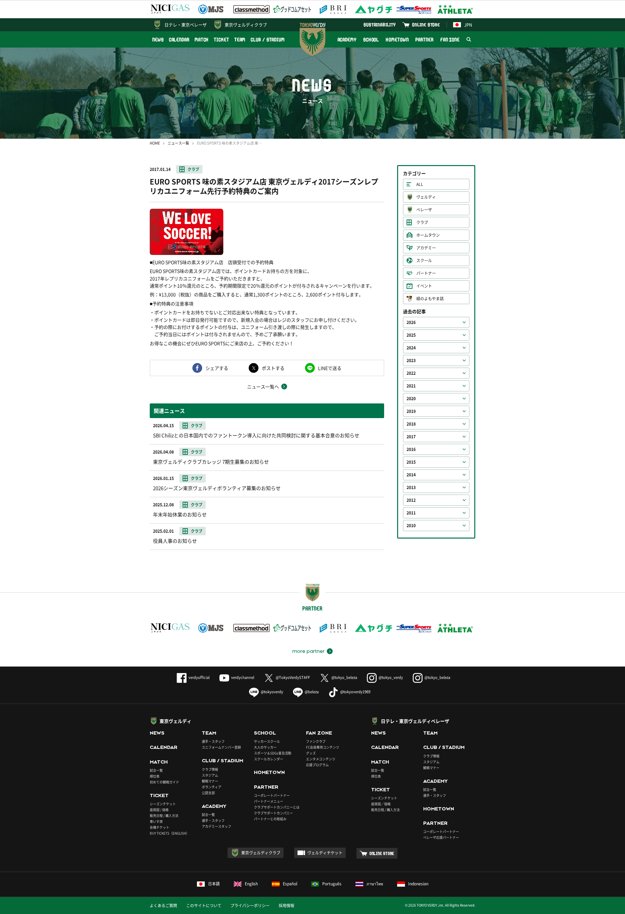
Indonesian (418, 884)
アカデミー (426, 248)
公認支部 (208, 792)
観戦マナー (210, 781)
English (251, 884)
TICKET (221, 39)
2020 (411, 398)
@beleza (312, 692)
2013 (411, 487)
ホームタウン (428, 235)
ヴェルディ (426, 197)
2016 (411, 449)
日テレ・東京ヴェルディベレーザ (415, 721)
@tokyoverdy (272, 692)
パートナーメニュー (268, 801)
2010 (411, 525)
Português (331, 884)
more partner (308, 651)
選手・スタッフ (213, 741)
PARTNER (424, 39)
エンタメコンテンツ (320, 758)
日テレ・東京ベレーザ (185, 24)
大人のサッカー (265, 747)
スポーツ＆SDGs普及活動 (272, 753)
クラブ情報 (210, 769)
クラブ (193, 169)
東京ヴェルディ (175, 721)
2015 (411, 462)
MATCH (202, 39)
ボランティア (211, 786)
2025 (411, 335)
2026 (411, 322)
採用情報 (286, 905)
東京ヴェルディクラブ (246, 24)
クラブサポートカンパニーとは (276, 807)
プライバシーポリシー (250, 905)
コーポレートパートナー (272, 795)
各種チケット (159, 827)
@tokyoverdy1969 (355, 692)
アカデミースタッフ (216, 826)
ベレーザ (424, 210)
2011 (411, 513)
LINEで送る (329, 368)
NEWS (158, 39)
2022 (411, 373)
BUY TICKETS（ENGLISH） (169, 833)
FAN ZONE (450, 39)
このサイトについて (203, 905)
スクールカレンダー (268, 758)
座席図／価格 (381, 803)
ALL (419, 184)
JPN (468, 24)
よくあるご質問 (163, 905)
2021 (411, 386)
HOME (155, 143)
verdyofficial (199, 677)
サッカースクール (267, 741)
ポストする (273, 368)
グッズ (311, 753)
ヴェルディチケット (324, 853)
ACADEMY (347, 39)
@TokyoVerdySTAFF (293, 677)
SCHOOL (371, 39)
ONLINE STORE (426, 24)
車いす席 (156, 821)
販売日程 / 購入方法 (164, 815)
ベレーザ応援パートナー (441, 837)
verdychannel (242, 677)
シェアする (216, 368)
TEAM (240, 39)
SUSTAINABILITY (380, 24)
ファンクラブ (316, 741)
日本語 (214, 884)
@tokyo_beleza (344, 677)
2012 (411, 500)
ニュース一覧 (178, 143)
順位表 (155, 776)
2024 (411, 348)
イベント (424, 286)
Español (290, 884)
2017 (411, 437)
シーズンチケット (163, 803)
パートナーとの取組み (270, 818)
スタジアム (210, 775)
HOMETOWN (397, 39)
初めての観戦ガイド (164, 782)
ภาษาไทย (375, 884)
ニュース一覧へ (263, 386)
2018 (411, 424)
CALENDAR (179, 39)
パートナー (426, 273)
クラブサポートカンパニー (273, 812)
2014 (411, 475)
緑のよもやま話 (430, 299)
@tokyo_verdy (391, 677)
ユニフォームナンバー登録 (221, 747)
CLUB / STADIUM (268, 39)
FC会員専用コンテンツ (322, 747)
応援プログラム (317, 764)
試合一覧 (156, 770)
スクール (424, 260)
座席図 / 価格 (159, 809)
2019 (411, 411)
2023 (411, 360)
